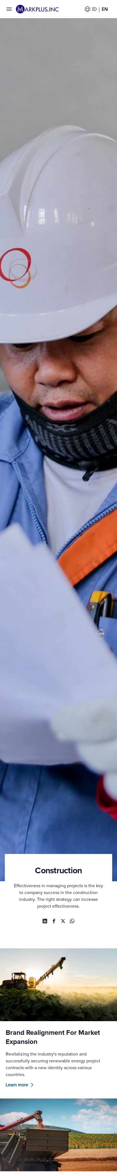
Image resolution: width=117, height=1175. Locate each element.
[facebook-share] (54, 921)
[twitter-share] (63, 921)
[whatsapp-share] (45, 921)
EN (105, 9)
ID (94, 9)
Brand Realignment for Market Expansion (53, 1037)
